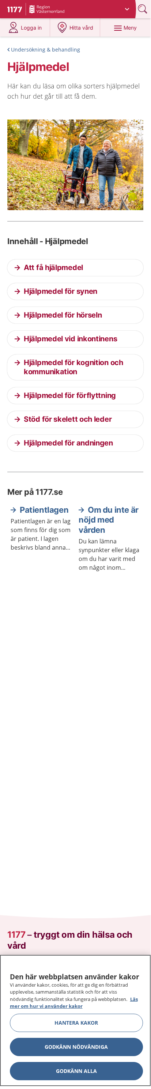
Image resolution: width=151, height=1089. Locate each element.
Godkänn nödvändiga (76, 1046)
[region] (75, 1020)
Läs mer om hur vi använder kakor (74, 1003)
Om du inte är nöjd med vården (109, 520)
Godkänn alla (76, 1070)
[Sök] (143, 9)
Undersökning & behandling (45, 49)
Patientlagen (44, 510)
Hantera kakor (76, 1022)
